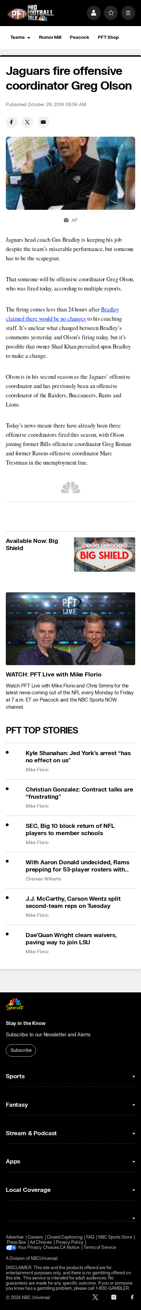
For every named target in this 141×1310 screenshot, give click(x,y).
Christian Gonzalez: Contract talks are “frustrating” (79, 793)
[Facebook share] (11, 122)
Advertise (15, 1237)
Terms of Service (100, 1247)
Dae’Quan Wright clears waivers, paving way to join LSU (71, 939)
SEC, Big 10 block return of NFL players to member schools (70, 829)
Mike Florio (37, 770)
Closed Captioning (64, 1237)
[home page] (30, 13)
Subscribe (21, 1050)
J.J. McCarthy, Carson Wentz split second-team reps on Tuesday (73, 902)
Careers (35, 1237)
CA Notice (70, 1247)
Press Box (16, 1242)
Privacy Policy (70, 1242)
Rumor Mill (50, 37)
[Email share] (43, 122)
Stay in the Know (26, 1023)
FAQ (90, 1237)
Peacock (79, 37)
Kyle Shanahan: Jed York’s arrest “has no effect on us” (78, 757)
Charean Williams (43, 879)
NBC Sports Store (115, 1237)
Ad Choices (41, 1242)
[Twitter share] (27, 122)
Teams (17, 37)
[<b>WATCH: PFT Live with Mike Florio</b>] (70, 628)
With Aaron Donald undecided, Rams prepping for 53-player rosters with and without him (77, 866)
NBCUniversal (44, 1258)
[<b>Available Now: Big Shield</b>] (105, 554)
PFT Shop (108, 37)
